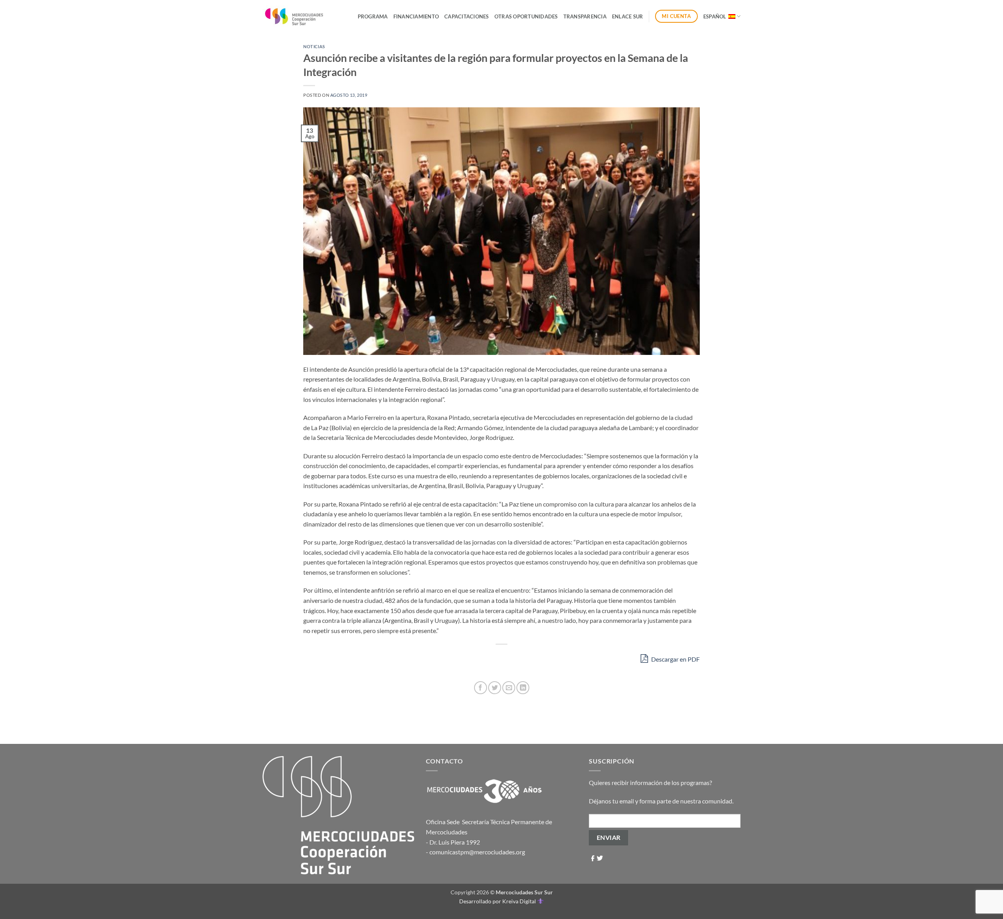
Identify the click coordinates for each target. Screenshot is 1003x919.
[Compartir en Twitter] (494, 687)
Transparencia (585, 16)
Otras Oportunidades (526, 16)
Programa (373, 16)
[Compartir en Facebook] (480, 687)
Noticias (314, 46)
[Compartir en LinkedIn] (522, 687)
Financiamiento (416, 16)
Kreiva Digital (519, 901)
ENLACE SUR (627, 16)
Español (714, 16)
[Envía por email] (508, 687)
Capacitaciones (466, 16)
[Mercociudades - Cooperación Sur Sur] (294, 16)
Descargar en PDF (675, 659)
